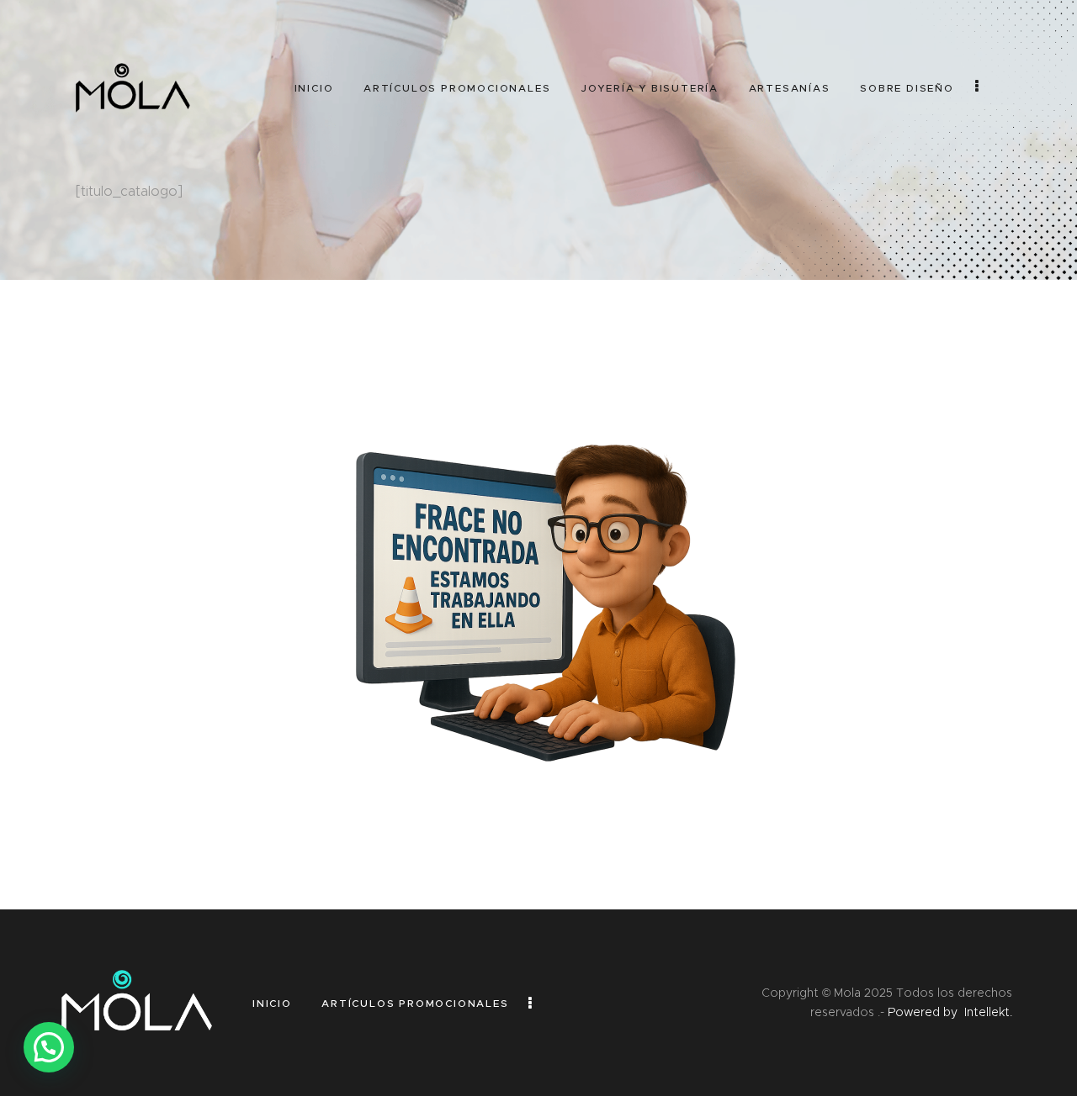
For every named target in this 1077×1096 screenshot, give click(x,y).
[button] (49, 1047)
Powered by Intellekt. (950, 1012)
